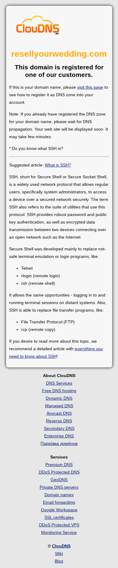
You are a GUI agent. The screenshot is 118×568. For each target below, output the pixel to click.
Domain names (59, 494)
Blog (59, 561)
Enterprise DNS (59, 435)
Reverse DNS (59, 420)
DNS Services (59, 383)
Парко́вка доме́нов (59, 443)
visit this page (90, 87)
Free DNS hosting (59, 390)
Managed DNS (59, 405)
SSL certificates (59, 517)
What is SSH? (58, 165)
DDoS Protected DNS (59, 472)
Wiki (59, 553)
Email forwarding (59, 502)
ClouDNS (61, 546)
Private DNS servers (59, 487)
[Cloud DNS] (38, 26)
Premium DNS (59, 464)
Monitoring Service (59, 532)
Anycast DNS (59, 413)
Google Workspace (59, 509)
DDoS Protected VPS (59, 524)
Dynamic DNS (59, 398)
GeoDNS (59, 479)
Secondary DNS (59, 428)
